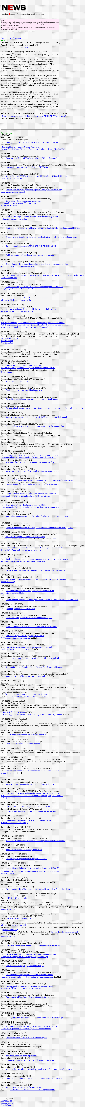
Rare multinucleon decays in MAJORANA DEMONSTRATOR (31, 246)
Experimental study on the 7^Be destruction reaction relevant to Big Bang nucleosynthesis (24, 299)
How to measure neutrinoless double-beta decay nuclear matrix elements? (35, 840)
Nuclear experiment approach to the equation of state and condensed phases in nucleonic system (26, 648)
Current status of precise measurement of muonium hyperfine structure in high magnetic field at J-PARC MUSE (32, 287)
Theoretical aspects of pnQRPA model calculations (25, 696)
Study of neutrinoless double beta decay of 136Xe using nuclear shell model (36, 417)
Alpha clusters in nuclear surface (18, 381)
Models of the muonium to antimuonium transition (26, 735)
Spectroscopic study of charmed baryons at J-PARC (26, 859)
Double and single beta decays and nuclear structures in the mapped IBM (35, 426)
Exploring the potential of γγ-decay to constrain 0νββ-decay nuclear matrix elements (22, 637)
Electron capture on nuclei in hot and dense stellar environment (31, 627)
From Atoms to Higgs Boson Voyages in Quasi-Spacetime (29, 997)
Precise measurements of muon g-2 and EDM (24, 849)
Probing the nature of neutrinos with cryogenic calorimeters (30, 255)
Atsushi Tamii (6, 1105)
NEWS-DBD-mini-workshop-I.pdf (21, 918)
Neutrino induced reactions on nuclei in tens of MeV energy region (33, 485)
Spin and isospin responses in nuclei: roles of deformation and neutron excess (37, 516)
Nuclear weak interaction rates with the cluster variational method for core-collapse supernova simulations (30, 310)
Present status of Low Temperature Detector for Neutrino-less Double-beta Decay (38, 889)
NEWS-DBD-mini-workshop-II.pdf (21, 898)
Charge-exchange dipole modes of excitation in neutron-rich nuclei (33, 945)
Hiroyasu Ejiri (6, 1101)
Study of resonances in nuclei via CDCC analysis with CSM (30, 784)
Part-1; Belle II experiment (14, 712)
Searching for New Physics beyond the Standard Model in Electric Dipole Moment (39, 1069)
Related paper (6, 372)
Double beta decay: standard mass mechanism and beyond (29, 618)
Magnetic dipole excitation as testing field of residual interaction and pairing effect (39, 527)
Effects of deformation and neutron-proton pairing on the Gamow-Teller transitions (39, 480)
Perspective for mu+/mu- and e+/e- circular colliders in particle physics (34, 658)
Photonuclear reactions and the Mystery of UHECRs (27, 167)
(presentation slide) (8, 909)
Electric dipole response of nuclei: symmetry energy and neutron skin (34, 1078)
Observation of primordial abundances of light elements (32, 1089)
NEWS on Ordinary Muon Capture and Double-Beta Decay (29, 807)
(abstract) (4, 925)
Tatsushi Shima (7, 1103)
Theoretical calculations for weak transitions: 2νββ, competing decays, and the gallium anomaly (44, 408)
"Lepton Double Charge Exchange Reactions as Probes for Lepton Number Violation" (35, 149)
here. (27, 47)
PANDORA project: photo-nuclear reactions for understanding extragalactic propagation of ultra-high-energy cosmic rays (28, 955)
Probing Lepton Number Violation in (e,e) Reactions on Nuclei (32, 142)
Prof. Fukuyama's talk (9, 338)
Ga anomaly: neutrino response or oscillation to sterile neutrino (31, 1060)
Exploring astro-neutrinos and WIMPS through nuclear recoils (31, 811)
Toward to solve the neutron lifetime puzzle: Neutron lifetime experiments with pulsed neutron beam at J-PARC (28, 366)
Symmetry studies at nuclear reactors (20, 609)
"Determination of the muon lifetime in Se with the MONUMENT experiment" (33, 116)
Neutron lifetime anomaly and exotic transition (24, 1087)
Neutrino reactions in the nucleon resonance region (26, 1038)
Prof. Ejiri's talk (7, 343)
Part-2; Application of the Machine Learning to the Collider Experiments (32, 714)
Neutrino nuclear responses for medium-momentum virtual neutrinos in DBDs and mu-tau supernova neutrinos (27, 987)
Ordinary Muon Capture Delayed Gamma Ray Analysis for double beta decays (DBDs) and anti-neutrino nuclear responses (32, 549)
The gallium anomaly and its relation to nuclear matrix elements (32, 399)
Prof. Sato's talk (7, 340)
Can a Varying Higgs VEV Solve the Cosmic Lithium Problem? (31, 158)
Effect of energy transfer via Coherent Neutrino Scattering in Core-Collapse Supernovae (41, 237)
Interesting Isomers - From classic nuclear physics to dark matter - (32, 471)
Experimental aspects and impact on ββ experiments (26, 694)
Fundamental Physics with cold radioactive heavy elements (29, 390)
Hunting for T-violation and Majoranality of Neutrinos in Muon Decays (34, 1017)
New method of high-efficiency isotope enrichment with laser (30, 462)
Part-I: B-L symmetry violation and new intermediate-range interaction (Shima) (33, 322)
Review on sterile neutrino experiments (21, 1056)
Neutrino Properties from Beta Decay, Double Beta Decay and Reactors (34, 667)
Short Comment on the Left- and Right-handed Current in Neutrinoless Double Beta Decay (42, 600)
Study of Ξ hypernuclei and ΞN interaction (23, 744)
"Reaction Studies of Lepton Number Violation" (20, 147)
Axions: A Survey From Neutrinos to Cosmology (25, 536)
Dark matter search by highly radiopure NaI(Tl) (25, 966)
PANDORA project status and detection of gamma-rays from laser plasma (35, 570)
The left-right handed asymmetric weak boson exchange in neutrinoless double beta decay (26, 821)
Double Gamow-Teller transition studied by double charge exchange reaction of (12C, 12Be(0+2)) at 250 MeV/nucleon (34, 265)
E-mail (54, 539)
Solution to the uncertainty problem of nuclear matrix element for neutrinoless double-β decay (44, 228)
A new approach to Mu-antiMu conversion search (25, 676)
